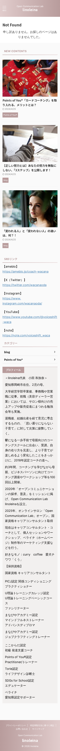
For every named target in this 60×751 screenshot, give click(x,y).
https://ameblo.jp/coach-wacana (25, 271)
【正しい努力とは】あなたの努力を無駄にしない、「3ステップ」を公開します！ (29, 167)
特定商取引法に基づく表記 (42, 725)
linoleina (30, 9)
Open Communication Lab (30, 735)
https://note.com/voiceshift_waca (26, 335)
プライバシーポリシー (16, 725)
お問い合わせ (22, 729)
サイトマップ (38, 729)
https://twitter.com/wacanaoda (24, 285)
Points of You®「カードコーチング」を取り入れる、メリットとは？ (29, 102)
